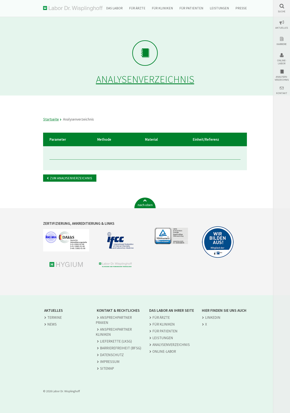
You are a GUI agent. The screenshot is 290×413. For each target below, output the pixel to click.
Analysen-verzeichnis (282, 78)
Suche (281, 11)
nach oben (145, 205)
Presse (241, 8)
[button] (281, 8)
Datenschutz (112, 355)
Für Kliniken (162, 8)
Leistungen (219, 8)
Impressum (110, 361)
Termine (54, 317)
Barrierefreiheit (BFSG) (120, 348)
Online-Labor (281, 62)
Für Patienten (191, 8)
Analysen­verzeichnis (171, 344)
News (52, 324)
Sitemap (107, 368)
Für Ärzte (137, 8)
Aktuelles (281, 27)
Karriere (282, 44)
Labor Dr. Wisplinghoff (73, 8)
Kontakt (281, 93)
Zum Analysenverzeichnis (71, 178)
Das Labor (114, 8)
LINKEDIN (212, 317)
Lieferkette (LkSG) (116, 341)
